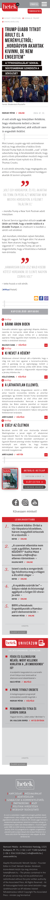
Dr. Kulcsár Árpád (19, 720)
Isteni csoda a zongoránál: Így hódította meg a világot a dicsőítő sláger (28, 572)
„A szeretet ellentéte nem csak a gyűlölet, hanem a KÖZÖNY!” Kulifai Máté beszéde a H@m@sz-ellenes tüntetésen (27, 552)
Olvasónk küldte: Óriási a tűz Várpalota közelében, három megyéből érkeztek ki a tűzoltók (28, 530)
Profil (34, 4)
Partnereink (21, 803)
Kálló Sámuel (8, 377)
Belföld (27, 682)
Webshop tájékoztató (25, 809)
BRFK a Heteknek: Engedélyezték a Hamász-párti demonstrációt (27, 608)
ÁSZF (34, 803)
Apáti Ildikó (7, 417)
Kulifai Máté (17, 562)
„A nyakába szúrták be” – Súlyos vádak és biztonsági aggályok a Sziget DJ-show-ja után (28, 590)
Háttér (20, 454)
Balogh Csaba (8, 345)
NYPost (6, 289)
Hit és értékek (37, 720)
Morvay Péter (8, 113)
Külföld (22, 345)
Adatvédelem (25, 796)
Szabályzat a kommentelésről (25, 800)
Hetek (14, 539)
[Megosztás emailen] (36, 298)
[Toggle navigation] (44, 4)
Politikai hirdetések (25, 806)
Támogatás (35, 11)
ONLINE (21, 113)
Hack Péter (15, 682)
